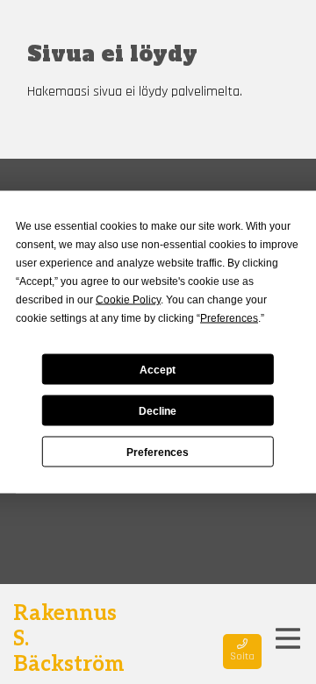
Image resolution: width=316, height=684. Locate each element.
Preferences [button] (229, 318)
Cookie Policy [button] (128, 300)
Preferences (157, 451)
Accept (158, 369)
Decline (157, 410)
